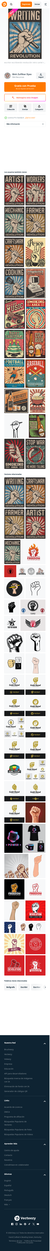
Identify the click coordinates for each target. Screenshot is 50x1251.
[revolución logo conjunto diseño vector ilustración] (18, 850)
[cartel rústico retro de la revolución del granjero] (14, 284)
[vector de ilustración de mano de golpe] (14, 1001)
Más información (13, 124)
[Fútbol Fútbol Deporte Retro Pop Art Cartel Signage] (14, 528)
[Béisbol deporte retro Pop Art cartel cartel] (14, 557)
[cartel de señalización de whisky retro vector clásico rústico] (16, 585)
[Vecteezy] (4, 4)
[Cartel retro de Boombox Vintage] (14, 438)
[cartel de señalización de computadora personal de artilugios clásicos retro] (14, 407)
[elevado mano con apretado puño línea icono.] (14, 888)
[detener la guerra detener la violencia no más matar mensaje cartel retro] (14, 670)
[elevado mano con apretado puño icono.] (32, 885)
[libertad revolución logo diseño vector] (16, 830)
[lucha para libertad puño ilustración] (11, 923)
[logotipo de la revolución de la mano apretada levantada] (35, 824)
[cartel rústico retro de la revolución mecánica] (14, 253)
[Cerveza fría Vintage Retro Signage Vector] (14, 498)
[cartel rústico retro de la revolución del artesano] (14, 315)
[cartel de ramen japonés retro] (12, 610)
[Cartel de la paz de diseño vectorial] (14, 345)
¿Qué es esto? (30, 118)
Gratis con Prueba (25, 87)
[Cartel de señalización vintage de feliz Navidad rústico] (35, 468)
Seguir (41, 77)
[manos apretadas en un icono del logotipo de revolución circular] (16, 939)
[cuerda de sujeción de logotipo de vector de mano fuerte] (14, 1214)
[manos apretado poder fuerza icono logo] (14, 979)
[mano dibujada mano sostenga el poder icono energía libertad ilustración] (14, 867)
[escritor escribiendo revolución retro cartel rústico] (14, 708)
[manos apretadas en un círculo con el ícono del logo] (16, 906)
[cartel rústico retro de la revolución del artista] (14, 190)
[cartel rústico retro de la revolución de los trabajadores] (14, 221)
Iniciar (37, 4)
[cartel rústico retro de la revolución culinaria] (14, 376)
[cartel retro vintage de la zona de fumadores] (14, 468)
